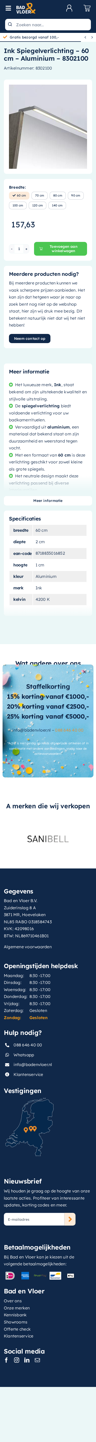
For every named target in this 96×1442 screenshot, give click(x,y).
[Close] (84, 672)
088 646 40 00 (69, 730)
